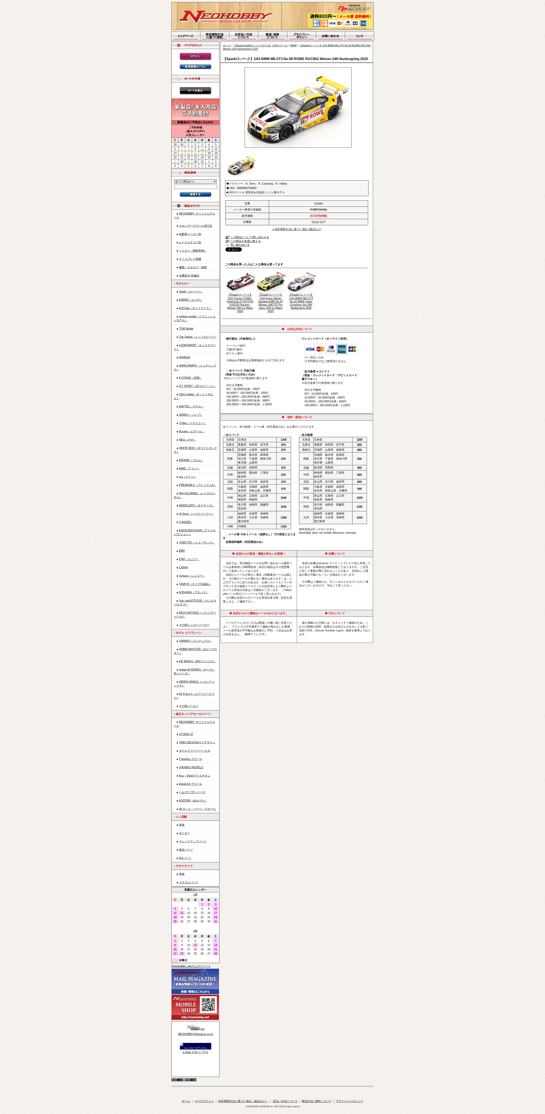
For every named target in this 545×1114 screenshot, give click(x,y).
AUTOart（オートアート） (195, 308)
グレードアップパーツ (193, 841)
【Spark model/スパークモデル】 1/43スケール (260, 45)
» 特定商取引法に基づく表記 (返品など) (296, 229)
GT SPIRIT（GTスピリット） (197, 386)
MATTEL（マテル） (191, 406)
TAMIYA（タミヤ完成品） (195, 584)
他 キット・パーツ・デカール (197, 808)
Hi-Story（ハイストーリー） (196, 513)
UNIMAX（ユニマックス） (195, 640)
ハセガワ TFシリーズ (192, 792)
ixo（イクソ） (187, 476)
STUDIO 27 (186, 734)
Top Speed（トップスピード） (198, 336)
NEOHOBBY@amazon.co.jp (195, 1034)
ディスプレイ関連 (190, 259)
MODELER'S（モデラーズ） (196, 505)
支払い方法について (285, 1101)
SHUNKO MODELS (191, 767)
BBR (182, 550)
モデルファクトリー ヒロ (194, 750)
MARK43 (184, 357)
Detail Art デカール (190, 784)
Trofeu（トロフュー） (192, 423)
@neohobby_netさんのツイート (191, 966)
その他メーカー (188, 706)
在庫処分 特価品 (189, 275)
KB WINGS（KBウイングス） (197, 661)
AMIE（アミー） (189, 468)
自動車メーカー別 (190, 234)
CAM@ (183, 567)
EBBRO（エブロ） (191, 299)
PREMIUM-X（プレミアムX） (197, 485)
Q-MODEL (185, 522)
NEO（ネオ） (187, 439)
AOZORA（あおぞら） (193, 800)
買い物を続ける (240, 245)
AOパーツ (185, 858)
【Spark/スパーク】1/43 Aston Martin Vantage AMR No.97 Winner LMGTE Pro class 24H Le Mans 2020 (270, 303)
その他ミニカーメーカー (194, 625)
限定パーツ (186, 849)
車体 (182, 824)
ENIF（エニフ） (189, 559)
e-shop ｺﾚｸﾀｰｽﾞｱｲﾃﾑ (195, 1052)
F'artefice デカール (190, 759)
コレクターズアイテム (195, 1048)
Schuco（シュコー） (192, 575)
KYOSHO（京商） (190, 377)
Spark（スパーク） (191, 291)
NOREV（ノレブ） (191, 414)
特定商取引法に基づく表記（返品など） (243, 1101)
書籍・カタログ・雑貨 (193, 267)
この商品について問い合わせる (249, 237)
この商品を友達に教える (245, 241)
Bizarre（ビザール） (191, 431)
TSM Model (186, 328)
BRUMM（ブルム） (191, 460)
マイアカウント (204, 1101)
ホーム (227, 45)
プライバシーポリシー (349, 1101)
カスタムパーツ (188, 882)
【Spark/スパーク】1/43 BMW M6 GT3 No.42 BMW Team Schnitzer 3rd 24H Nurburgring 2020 (301, 301)
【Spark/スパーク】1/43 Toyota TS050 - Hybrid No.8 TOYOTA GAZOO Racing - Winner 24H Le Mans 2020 (240, 303)
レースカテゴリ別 (190, 242)
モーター (184, 833)
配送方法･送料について (316, 1101)
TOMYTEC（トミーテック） (197, 542)
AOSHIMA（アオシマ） (193, 592)
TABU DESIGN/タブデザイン (197, 742)
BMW (293, 45)
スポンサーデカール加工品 (195, 225)
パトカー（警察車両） (193, 250)
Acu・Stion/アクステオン (194, 775)
